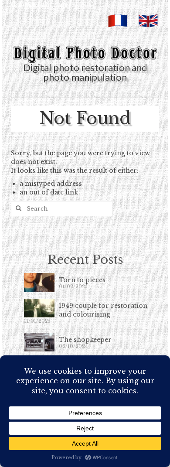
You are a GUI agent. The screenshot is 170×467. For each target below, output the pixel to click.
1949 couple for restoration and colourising (103, 310)
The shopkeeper (85, 340)
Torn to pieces (82, 280)
